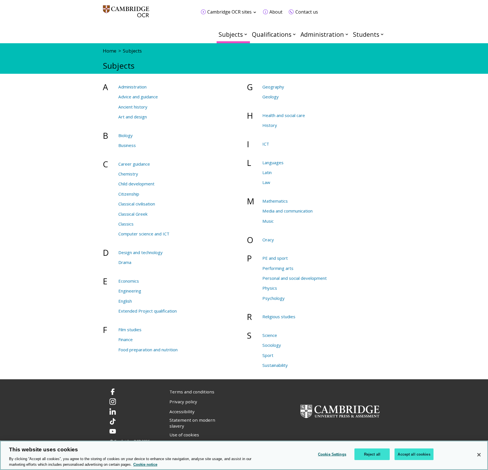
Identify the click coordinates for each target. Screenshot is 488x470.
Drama (124, 262)
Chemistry (128, 174)
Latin (267, 172)
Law (266, 182)
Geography (273, 87)
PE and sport (275, 258)
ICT (265, 144)
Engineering (129, 291)
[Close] (479, 455)
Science (269, 335)
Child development (136, 184)
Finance (125, 339)
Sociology (271, 345)
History (269, 125)
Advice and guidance (138, 96)
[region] (244, 455)
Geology (270, 96)
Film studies (129, 329)
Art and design (132, 117)
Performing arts (277, 268)
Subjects (231, 34)
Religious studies (278, 316)
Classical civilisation (136, 204)
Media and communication (287, 211)
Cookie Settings (332, 454)
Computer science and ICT (143, 234)
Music (268, 221)
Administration (322, 34)
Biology (125, 135)
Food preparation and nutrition (148, 349)
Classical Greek (132, 214)
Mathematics (275, 201)
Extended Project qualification (147, 311)
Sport (267, 355)
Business (127, 145)
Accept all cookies (414, 454)
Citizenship (128, 194)
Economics (128, 281)
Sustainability (275, 365)
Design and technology (140, 252)
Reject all (372, 454)
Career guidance (134, 164)
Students (366, 34)
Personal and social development (294, 278)
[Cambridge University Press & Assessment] (340, 411)
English (125, 301)
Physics (269, 288)
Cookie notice (145, 464)
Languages (273, 162)
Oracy (268, 239)
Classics (126, 224)
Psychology (273, 298)
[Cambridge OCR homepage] (126, 14)
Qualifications (271, 34)
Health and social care (283, 115)
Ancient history (132, 107)
